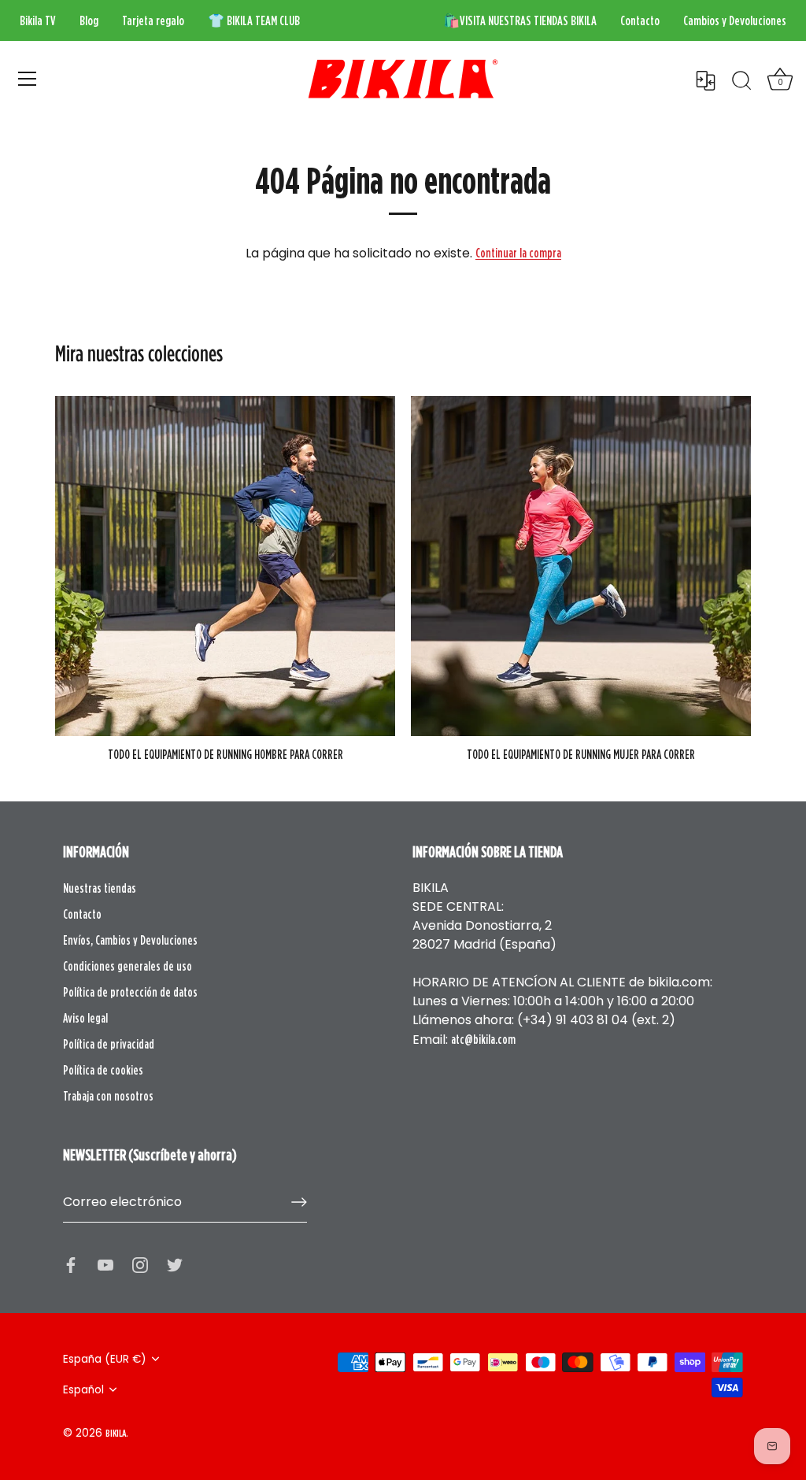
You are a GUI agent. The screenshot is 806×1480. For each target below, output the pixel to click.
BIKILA (115, 1432)
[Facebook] (71, 1263)
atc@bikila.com (483, 1039)
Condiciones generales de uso (127, 966)
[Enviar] (299, 1202)
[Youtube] (105, 1263)
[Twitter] (175, 1263)
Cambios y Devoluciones (734, 20)
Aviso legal (85, 1018)
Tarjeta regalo (153, 20)
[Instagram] (140, 1263)
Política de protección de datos (130, 992)
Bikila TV (38, 20)
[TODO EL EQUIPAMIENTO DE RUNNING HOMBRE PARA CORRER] (225, 566)
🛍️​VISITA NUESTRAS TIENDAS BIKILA (520, 20)
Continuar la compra (518, 252)
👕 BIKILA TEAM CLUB (254, 20)
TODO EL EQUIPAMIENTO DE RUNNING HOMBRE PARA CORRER (225, 754)
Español (83, 1390)
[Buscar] (741, 81)
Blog (88, 20)
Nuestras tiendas (99, 888)
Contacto (640, 20)
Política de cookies (103, 1070)
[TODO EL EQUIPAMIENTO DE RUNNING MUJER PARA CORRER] (581, 566)
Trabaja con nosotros (108, 1096)
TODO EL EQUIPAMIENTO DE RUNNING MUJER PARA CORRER (581, 754)
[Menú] (27, 78)
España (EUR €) (104, 1359)
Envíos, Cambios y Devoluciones (130, 940)
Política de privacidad (108, 1044)
